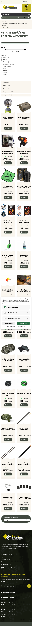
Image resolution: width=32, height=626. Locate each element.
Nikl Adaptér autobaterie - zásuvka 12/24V (24, 290)
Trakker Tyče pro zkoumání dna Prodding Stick (24, 429)
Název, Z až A (6, 88)
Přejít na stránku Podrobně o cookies (16, 326)
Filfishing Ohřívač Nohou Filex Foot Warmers (8, 221)
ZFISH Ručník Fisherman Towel (8, 187)
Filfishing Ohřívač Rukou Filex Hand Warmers (24, 221)
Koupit (9, 128)
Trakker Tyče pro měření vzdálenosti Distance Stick (8, 463)
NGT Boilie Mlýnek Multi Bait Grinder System (8, 152)
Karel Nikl (6, 70)
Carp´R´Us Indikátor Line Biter (8, 290)
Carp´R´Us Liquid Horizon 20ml (24, 256)
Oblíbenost (6, 82)
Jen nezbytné (9, 323)
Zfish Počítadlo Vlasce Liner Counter (24, 152)
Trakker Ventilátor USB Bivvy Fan (8, 359)
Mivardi (5, 74)
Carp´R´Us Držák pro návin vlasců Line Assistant (8, 498)
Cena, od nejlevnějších (8, 92)
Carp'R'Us (6, 57)
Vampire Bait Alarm (8, 64)
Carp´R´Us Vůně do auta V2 (8, 394)
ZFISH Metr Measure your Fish (8, 256)
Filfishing (6, 62)
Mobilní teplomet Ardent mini (8, 117)
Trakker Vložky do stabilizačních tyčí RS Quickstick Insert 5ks (24, 498)
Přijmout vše (23, 323)
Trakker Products (8, 66)
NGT (4, 68)
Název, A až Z (6, 85)
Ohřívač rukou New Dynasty (24, 117)
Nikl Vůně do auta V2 (24, 393)
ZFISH (5, 60)
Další (27, 520)
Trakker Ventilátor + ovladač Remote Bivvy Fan (8, 429)
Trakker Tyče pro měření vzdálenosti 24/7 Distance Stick (24, 463)
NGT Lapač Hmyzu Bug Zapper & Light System (24, 187)
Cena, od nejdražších (8, 95)
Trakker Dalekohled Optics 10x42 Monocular (24, 359)
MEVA (5, 72)
